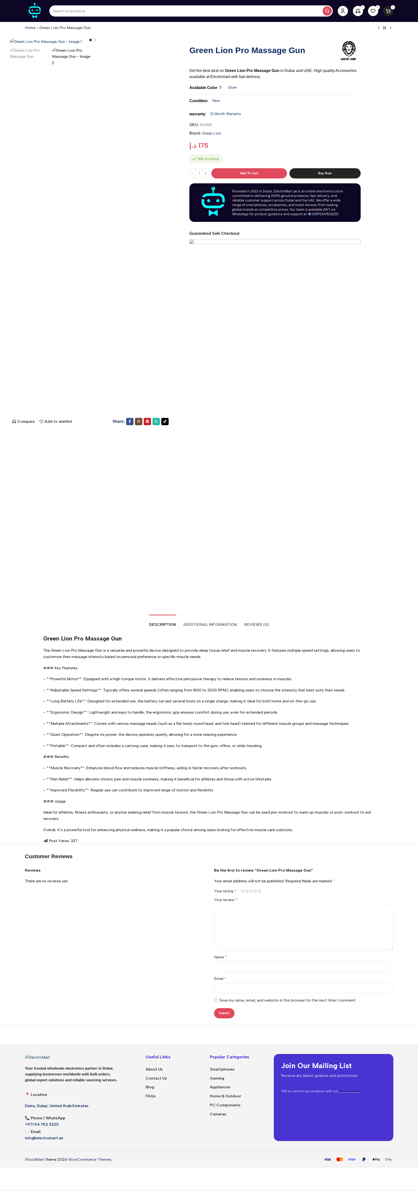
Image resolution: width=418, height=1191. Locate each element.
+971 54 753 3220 (42, 1124)
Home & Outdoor (225, 1096)
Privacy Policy (350, 1091)
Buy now (325, 173)
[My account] (342, 11)
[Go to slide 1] (90, 40)
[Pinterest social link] (147, 421)
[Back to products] (384, 28)
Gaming (217, 1078)
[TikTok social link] (165, 421)
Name (220, 957)
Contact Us (156, 1078)
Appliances (220, 1087)
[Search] (327, 11)
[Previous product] (379, 28)
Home (30, 27)
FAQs (151, 1096)
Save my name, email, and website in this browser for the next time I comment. (287, 1000)
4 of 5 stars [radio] (256, 891)
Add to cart (249, 173)
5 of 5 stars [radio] (260, 891)
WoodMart (34, 1159)
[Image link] (37, 1057)
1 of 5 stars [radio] (243, 891)
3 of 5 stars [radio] (251, 891)
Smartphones (222, 1069)
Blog (150, 1087)
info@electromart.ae (44, 1138)
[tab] (162, 622)
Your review (225, 899)
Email (220, 978)
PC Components (225, 1105)
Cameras (218, 1114)
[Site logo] (34, 10)
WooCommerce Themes (90, 1159)
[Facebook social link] (129, 421)
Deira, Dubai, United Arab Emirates (57, 1105)
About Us (154, 1069)
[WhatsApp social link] (156, 421)
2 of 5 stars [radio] (247, 891)
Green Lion (211, 133)
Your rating (225, 891)
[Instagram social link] (138, 421)
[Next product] (390, 28)
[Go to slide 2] (95, 40)
